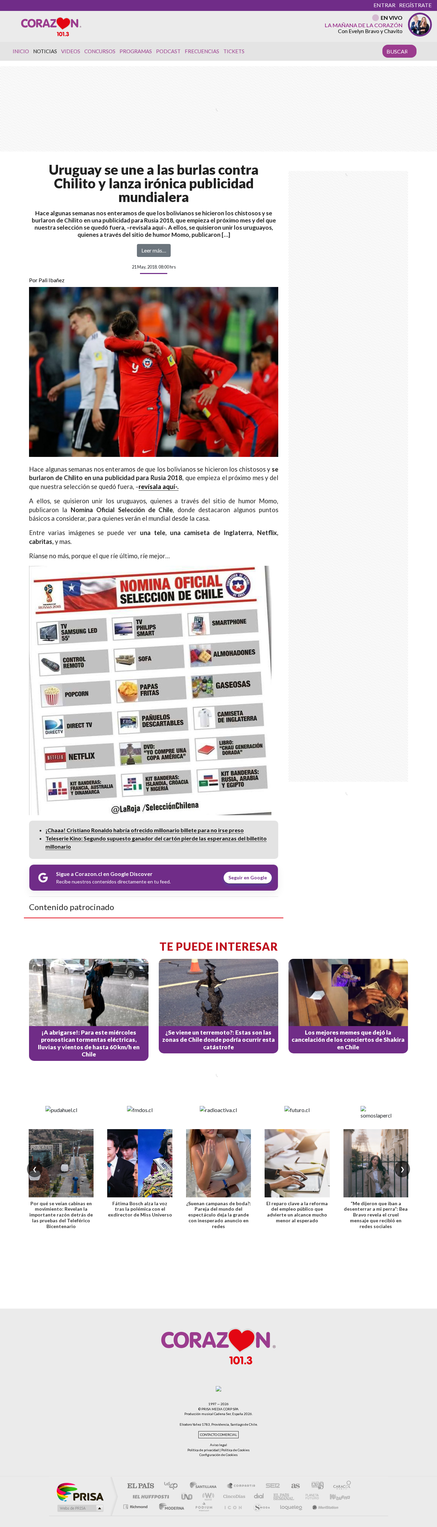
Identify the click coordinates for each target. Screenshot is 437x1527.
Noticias (45, 51)
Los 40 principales (173, 1486)
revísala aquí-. (159, 486)
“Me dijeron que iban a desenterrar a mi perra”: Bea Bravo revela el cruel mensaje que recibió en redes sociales (376, 1214)
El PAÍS (140, 1486)
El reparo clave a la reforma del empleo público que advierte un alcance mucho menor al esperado (297, 1211)
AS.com (292, 1486)
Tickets (233, 51)
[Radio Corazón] (51, 26)
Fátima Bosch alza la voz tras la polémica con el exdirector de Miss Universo (140, 1209)
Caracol (340, 1486)
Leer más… (153, 250)
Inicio (21, 51)
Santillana (205, 1486)
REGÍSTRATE (415, 5)
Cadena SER (270, 1486)
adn (315, 1486)
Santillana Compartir (241, 1486)
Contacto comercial (218, 1435)
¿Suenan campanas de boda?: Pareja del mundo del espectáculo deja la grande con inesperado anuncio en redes (218, 1214)
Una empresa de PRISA (79, 1491)
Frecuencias (202, 51)
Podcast (168, 51)
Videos (70, 51)
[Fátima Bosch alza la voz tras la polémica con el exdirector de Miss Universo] (139, 1163)
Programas (135, 51)
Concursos (99, 51)
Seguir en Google (247, 877)
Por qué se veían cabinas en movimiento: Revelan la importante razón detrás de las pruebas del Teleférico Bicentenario (61, 1214)
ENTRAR (384, 5)
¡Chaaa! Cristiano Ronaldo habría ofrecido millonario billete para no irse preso (144, 830)
